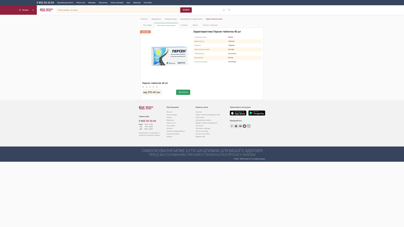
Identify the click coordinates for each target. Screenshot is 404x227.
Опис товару (147, 25)
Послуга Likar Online (203, 134)
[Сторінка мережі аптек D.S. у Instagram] (236, 126)
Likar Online (148, 2)
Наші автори (171, 125)
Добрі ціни (137, 2)
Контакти (170, 128)
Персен (230, 37)
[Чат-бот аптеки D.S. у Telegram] (244, 126)
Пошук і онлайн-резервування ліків (208, 114)
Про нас (169, 112)
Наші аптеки (103, 2)
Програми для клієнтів (65, 2)
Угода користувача (173, 134)
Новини (169, 117)
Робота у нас (80, 2)
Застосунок (199, 125)
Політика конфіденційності (176, 131)
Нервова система (171, 19)
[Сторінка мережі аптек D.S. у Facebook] (232, 126)
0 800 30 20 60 (45, 2)
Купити (184, 92)
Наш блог (199, 112)
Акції (128, 2)
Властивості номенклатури (166, 25)
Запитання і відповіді (203, 128)
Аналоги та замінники (210, 25)
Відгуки (195, 25)
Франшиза (92, 2)
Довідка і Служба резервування (206, 123)
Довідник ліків (200, 136)
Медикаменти (156, 19)
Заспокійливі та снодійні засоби (191, 19)
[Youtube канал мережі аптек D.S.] (240, 126)
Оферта (169, 136)
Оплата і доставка (117, 2)
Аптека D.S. (144, 19)
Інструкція (184, 25)
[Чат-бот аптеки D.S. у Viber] (249, 126)
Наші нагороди (172, 114)
